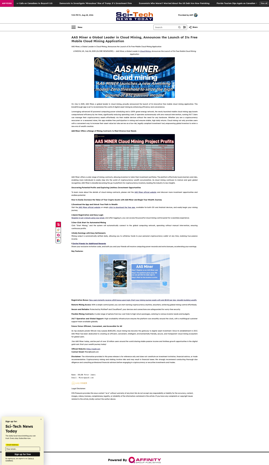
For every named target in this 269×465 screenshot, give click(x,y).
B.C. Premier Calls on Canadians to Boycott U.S (29, 3)
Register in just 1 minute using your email (87, 218)
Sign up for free (23, 454)
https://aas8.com (93, 349)
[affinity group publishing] (58, 235)
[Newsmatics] (58, 240)
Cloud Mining (145, 51)
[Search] (179, 27)
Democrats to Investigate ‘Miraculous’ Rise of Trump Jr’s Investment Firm (95, 3)
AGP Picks (7, 3)
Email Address (12, 445)
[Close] (41, 419)
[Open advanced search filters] (184, 27)
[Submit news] (58, 224)
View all (264, 3)
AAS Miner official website (145, 192)
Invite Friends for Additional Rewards (89, 243)
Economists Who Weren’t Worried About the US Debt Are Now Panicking (174, 3)
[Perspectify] (58, 229)
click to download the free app (122, 207)
